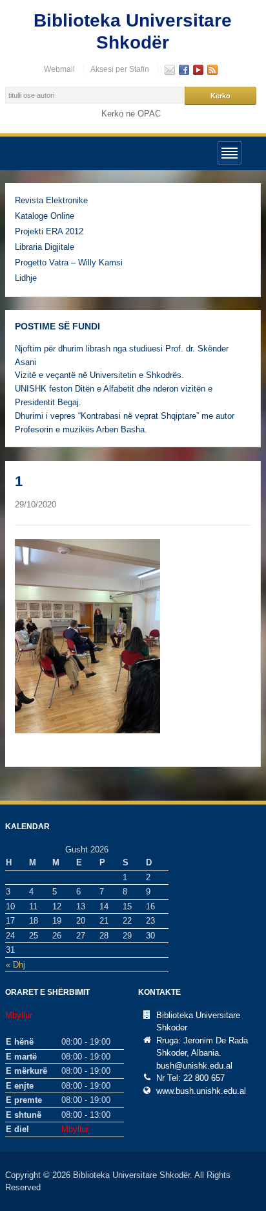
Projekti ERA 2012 (49, 231)
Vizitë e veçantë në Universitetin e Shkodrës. (99, 375)
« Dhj (15, 965)
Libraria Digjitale (44, 247)
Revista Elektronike (51, 200)
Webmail (59, 69)
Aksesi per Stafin (119, 69)
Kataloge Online (44, 216)
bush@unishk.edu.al (194, 1066)
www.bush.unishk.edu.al (201, 1091)
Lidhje (26, 278)
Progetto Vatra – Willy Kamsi (69, 262)
